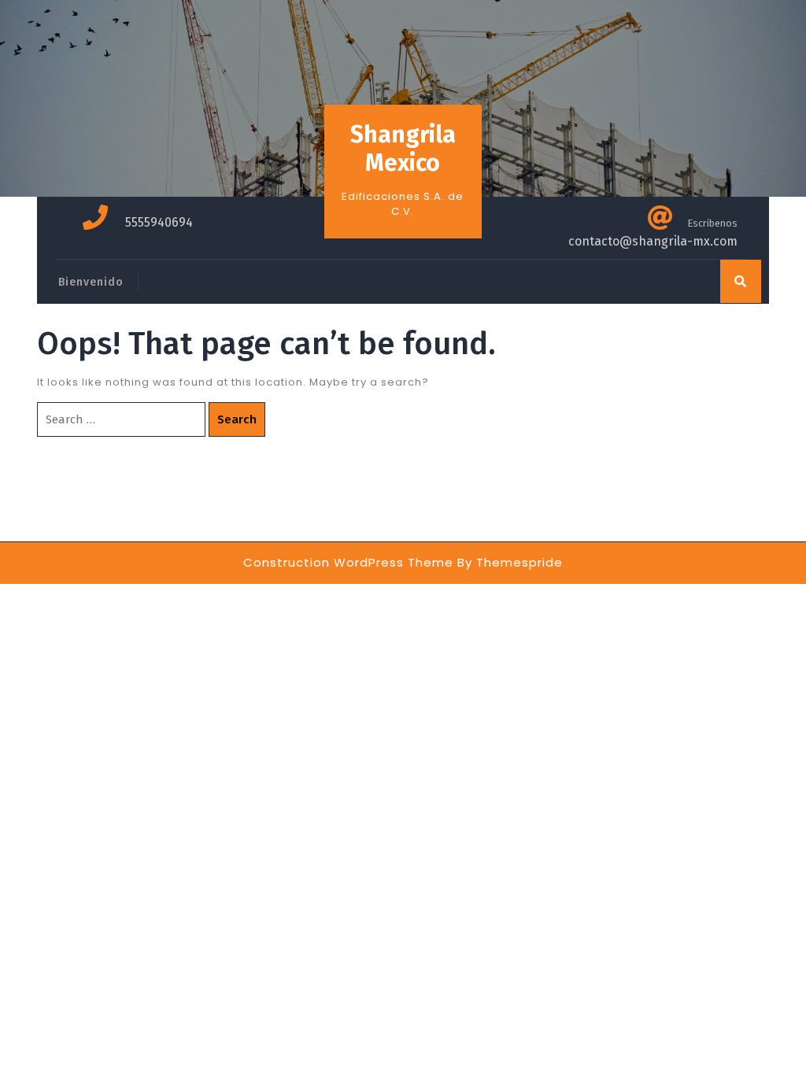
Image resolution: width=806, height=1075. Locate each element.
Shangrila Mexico (403, 148)
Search (237, 419)
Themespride (519, 562)
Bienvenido (91, 282)
